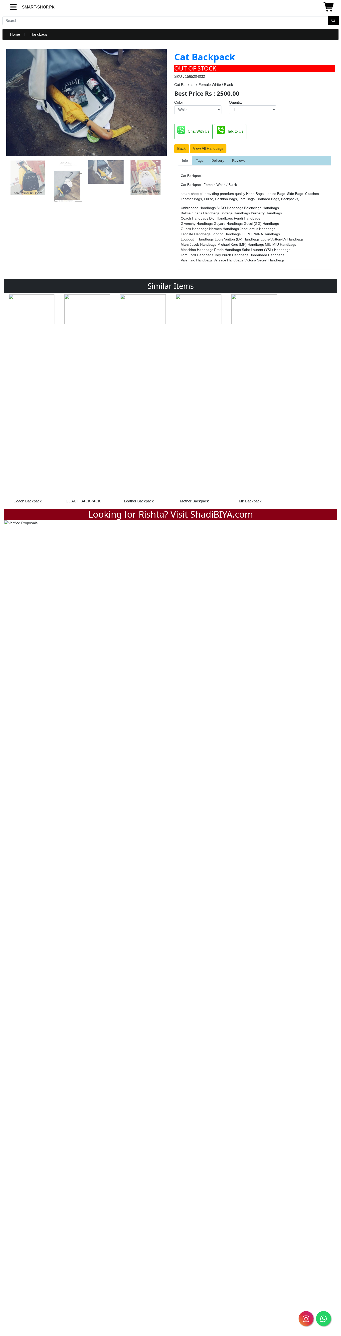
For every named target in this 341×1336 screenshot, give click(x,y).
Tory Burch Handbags (231, 255)
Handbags (38, 34)
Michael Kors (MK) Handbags (241, 244)
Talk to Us (235, 131)
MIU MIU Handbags (280, 244)
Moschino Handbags (197, 250)
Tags (199, 160)
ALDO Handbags (230, 208)
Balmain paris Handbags (200, 213)
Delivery (217, 160)
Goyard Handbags (229, 224)
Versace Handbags (228, 260)
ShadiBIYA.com (221, 514)
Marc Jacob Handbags (199, 244)
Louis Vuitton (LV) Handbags (238, 239)
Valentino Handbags (197, 260)
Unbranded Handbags (198, 208)
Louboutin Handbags (198, 239)
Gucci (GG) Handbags (261, 224)
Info (185, 160)
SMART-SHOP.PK (29, 7)
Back (181, 148)
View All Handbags (208, 148)
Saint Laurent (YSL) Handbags (266, 250)
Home (15, 34)
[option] (31, 400)
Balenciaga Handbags (261, 208)
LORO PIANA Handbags (261, 234)
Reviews (238, 160)
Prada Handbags (228, 250)
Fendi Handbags (247, 218)
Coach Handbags (195, 218)
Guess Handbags (195, 229)
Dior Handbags (221, 218)
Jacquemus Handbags (257, 229)
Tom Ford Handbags (197, 255)
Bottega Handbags (235, 213)
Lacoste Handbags (196, 234)
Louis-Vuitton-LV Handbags (282, 239)
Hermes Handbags (224, 229)
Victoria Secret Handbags (264, 260)
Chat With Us (198, 131)
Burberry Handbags (266, 213)
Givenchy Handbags (197, 224)
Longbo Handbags (226, 234)
